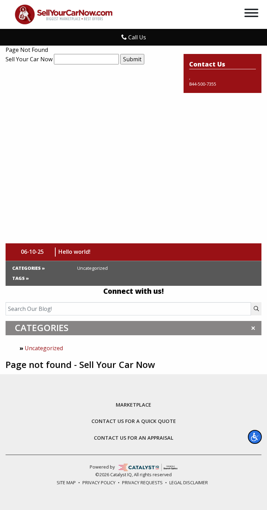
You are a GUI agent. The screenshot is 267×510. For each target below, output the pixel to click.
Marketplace (133, 405)
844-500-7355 (202, 84)
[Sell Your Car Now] (64, 14)
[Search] (256, 308)
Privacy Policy (98, 482)
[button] (255, 437)
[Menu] (251, 13)
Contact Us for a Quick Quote (133, 421)
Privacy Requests (142, 482)
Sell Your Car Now (29, 59)
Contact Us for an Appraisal (133, 438)
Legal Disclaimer (188, 482)
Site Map (66, 482)
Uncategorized (44, 348)
